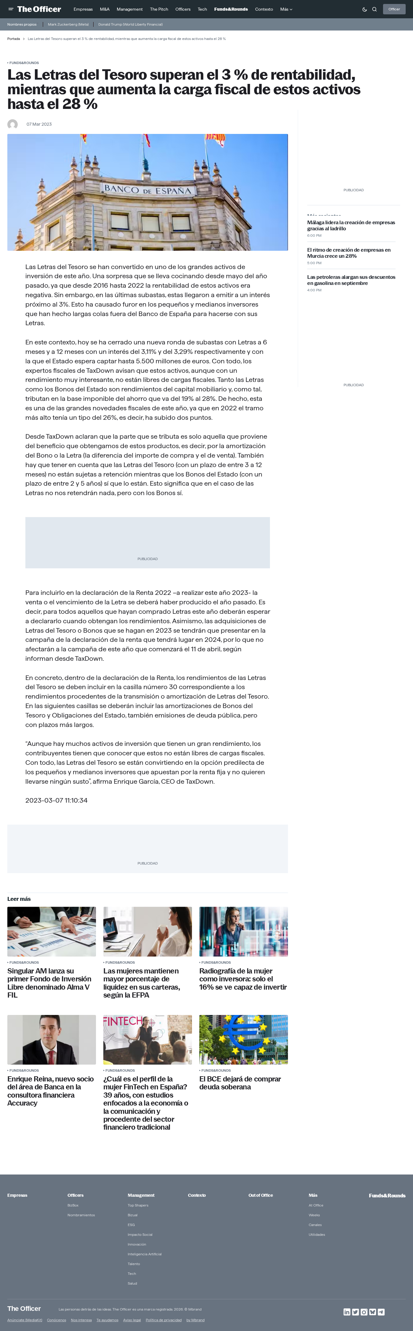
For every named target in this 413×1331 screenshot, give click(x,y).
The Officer (24, 1308)
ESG (131, 1225)
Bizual (133, 1215)
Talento (134, 1264)
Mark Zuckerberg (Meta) (68, 24)
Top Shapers (138, 1205)
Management (141, 1195)
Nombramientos (81, 1215)
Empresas (17, 1195)
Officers (75, 1195)
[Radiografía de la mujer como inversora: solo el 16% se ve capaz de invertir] (243, 931)
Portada (13, 39)
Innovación (137, 1244)
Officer (394, 9)
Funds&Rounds (24, 63)
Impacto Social (140, 1234)
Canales (315, 1225)
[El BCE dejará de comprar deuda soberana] (243, 1040)
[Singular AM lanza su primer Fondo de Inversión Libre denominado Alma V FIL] (51, 931)
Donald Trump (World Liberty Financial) (130, 24)
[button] (11, 9)
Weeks (314, 1215)
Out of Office (261, 1195)
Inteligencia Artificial (145, 1254)
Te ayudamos (107, 1320)
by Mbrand (195, 1320)
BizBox (73, 1205)
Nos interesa (81, 1320)
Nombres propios (21, 24)
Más (313, 1195)
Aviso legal (132, 1320)
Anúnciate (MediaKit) (24, 1320)
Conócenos (56, 1320)
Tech (132, 1273)
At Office (316, 1205)
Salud (132, 1283)
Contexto (197, 1195)
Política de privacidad (164, 1320)
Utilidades (317, 1234)
